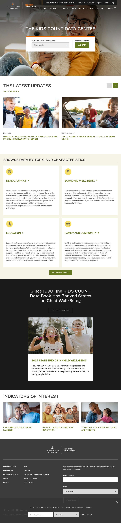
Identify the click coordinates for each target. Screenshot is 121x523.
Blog (112, 2)
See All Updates (10, 91)
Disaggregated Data (83, 8)
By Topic (64, 8)
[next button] (115, 85)
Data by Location (9, 466)
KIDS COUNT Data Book (60, 310)
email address (68, 475)
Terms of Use (29, 482)
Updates (6, 482)
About (100, 8)
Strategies (91, 2)
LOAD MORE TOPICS (60, 272)
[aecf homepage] (13, 5)
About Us (81, 2)
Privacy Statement (31, 478)
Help (25, 466)
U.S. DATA (82, 45)
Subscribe (85, 515)
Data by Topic (8, 470)
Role (65, 487)
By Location (49, 8)
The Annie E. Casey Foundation (60, 3)
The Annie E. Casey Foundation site (36, 474)
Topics (99, 2)
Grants (106, 2)
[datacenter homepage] (30, 5)
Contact (27, 470)
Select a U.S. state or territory (44, 40)
